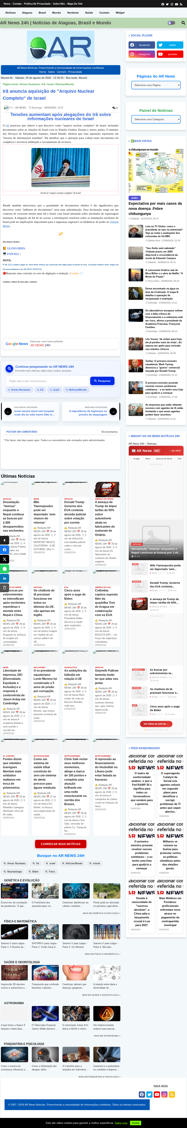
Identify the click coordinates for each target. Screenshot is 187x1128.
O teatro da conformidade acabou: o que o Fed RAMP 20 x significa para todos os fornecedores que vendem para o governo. (142, 788)
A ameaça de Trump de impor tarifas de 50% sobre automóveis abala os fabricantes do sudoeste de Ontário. (165, 600)
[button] (183, 23)
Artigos (136, 458)
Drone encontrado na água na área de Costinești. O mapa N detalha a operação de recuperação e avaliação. (162, 293)
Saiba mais (121, 1122)
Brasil (42, 12)
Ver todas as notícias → (156, 723)
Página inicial (10, 84)
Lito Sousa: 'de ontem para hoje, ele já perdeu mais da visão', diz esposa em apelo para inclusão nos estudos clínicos (163, 344)
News (147, 458)
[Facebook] (4, 549)
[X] (4, 559)
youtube (172, 54)
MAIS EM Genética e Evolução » (102, 913)
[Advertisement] (156, 641)
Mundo (56, 12)
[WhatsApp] (4, 568)
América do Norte (164, 458)
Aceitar (135, 1123)
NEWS (10, 265)
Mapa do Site (74, 3)
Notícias (10, 12)
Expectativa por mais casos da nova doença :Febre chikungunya (155, 208)
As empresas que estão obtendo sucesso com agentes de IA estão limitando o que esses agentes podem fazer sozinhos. (164, 409)
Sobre (51, 71)
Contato (17, 3)
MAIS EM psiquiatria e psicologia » (99, 1077)
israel (50, 84)
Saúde (89, 12)
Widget (120, 12)
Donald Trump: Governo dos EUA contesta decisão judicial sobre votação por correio (165, 584)
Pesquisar (104, 380)
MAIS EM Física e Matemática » (103, 954)
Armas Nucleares (30, 84)
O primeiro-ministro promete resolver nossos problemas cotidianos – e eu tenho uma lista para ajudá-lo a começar (164, 387)
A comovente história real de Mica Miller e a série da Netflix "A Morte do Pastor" (164, 273)
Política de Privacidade (37, 3)
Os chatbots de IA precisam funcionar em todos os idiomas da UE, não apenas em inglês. (165, 690)
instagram (144, 54)
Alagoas (27, 12)
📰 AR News (145, 450)
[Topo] (4, 540)
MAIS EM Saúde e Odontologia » (101, 995)
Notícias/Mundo (65, 84)
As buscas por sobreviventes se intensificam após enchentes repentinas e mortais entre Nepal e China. (164, 671)
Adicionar (60, 343)
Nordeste (73, 12)
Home (7, 3)
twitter (172, 45)
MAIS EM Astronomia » (107, 1036)
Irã (43, 84)
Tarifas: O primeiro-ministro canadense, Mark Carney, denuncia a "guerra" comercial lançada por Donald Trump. (162, 366)
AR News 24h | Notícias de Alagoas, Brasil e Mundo (55, 22)
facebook (144, 45)
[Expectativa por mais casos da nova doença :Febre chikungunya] (156, 170)
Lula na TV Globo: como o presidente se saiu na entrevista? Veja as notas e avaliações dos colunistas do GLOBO (164, 231)
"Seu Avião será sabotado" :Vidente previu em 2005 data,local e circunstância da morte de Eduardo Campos (161, 253)
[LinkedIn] (4, 578)
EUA (180, 458)
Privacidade (75, 71)
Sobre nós (59, 3)
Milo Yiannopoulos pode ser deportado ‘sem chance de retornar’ (165, 567)
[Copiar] (4, 587)
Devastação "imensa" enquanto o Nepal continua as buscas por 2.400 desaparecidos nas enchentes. (155, 550)
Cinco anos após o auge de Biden (165, 708)
